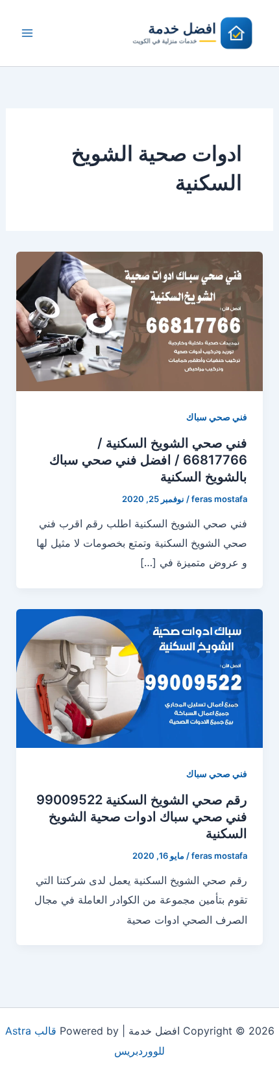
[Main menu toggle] (27, 33)
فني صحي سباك (216, 416)
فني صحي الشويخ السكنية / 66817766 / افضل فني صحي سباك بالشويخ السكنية (148, 460)
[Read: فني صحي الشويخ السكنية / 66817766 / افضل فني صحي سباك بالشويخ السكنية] (139, 320)
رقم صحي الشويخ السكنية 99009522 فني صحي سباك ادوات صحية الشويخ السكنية (141, 816)
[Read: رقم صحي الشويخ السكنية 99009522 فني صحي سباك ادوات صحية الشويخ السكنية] (139, 677)
